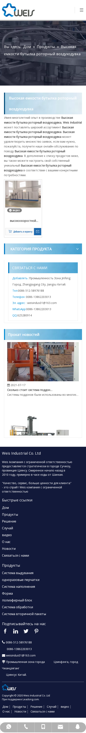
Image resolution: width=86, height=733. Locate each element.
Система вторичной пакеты (24, 614)
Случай (7, 528)
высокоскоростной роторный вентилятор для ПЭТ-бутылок (23, 221)
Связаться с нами (15, 555)
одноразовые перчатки (20, 580)
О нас (6, 542)
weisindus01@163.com (42, 303)
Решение (9, 521)
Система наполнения (18, 586)
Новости (9, 548)
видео (7, 535)
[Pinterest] (36, 631)
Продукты (10, 514)
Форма (7, 593)
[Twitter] (26, 631)
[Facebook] (5, 631)
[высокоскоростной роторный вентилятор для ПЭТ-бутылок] (23, 194)
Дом (5, 507)
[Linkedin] (15, 631)
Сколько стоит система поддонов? (29, 388)
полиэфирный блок (17, 600)
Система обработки (17, 607)
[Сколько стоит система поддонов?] (43, 378)
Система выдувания (17, 573)
